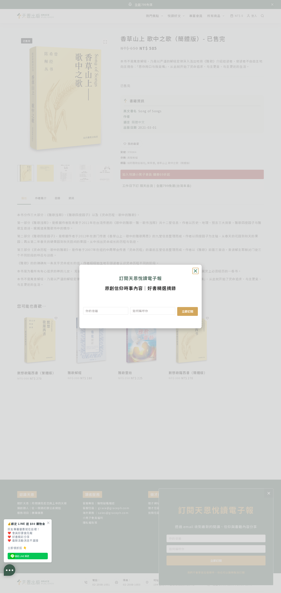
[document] (140, 296)
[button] (195, 271)
